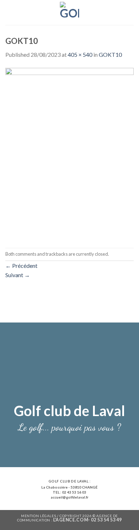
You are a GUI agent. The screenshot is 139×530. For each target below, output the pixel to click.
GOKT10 (110, 54)
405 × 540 (80, 54)
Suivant (17, 274)
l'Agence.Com (70, 519)
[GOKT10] (69, 152)
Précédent (21, 265)
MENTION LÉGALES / (40, 516)
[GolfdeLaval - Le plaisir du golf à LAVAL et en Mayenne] (70, 12)
